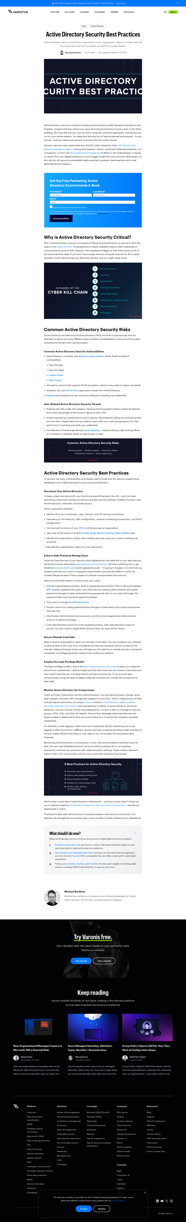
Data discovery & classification (35, 1118)
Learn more (120, 3)
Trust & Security (124, 1125)
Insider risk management (68, 1112)
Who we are (122, 1112)
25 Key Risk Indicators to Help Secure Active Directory (97, 805)
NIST (48, 589)
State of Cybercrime (156, 1121)
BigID (119, 1171)
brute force (73, 390)
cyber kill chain (64, 246)
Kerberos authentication (91, 356)
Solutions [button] (69, 12)
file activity (71, 706)
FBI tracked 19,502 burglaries (85, 152)
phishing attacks (80, 602)
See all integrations (96, 1138)
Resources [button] (129, 12)
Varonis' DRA (78, 856)
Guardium (121, 1184)
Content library (154, 1134)
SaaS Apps (92, 1121)
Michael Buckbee (73, 52)
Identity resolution (35, 1153)
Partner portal (123, 1156)
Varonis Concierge (35, 1184)
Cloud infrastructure (96, 1125)
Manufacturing (63, 1156)
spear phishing (92, 430)
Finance (60, 1147)
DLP (29, 1145)
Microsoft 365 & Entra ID (98, 1112)
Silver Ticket (55, 380)
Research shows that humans (92, 564)
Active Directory (97, 26)
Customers (99, 12)
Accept (83, 1208)
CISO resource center (156, 1138)
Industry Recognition (126, 1134)
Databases (91, 1129)
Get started (81, 961)
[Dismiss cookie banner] (145, 1192)
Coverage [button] (84, 12)
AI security (62, 1125)
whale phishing (64, 567)
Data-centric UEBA (35, 1136)
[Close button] (177, 3)
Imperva (120, 1188)
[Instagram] (171, 1201)
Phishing (50, 395)
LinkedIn (71, 864)
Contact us (122, 1138)
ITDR (29, 1162)
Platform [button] (55, 12)
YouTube (80, 864)
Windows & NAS (94, 1117)
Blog (84, 26)
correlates (130, 702)
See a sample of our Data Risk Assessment (74, 853)
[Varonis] (18, 12)
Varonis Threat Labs (156, 1151)
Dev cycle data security (67, 1143)
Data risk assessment (66, 1129)
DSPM (29, 1124)
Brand (119, 1143)
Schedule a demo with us (66, 845)
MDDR (30, 1179)
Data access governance (38, 1140)
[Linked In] (157, 1201)
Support (150, 1117)
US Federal (62, 1164)
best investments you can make (100, 666)
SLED (59, 1160)
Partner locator (123, 1151)
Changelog (32, 1192)
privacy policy (118, 1200)
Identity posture (34, 1158)
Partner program (124, 1147)
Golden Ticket (56, 375)
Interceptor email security (39, 1166)
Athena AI (31, 1188)
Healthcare (62, 1151)
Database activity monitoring (35, 1130)
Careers (120, 1117)
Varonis (89, 702)
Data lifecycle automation (69, 1138)
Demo (173, 12)
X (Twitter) (94, 864)
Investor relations (125, 1121)
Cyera (119, 1179)
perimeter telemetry (54, 706)
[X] (166, 1201)
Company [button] (114, 12)
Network (90, 1134)
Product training (154, 1147)
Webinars (151, 1125)
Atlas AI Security (34, 1149)
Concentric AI (123, 1175)
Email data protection (37, 1175)
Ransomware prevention (68, 1117)
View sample (104, 961)
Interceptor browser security (40, 1171)
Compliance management (69, 1121)
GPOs (82, 528)
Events (150, 1129)
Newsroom (122, 1129)
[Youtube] (162, 1201)
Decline (102, 1208)
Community (152, 1143)
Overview (31, 1112)
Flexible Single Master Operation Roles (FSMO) (105, 533)
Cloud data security (66, 1134)
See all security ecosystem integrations (99, 1144)
